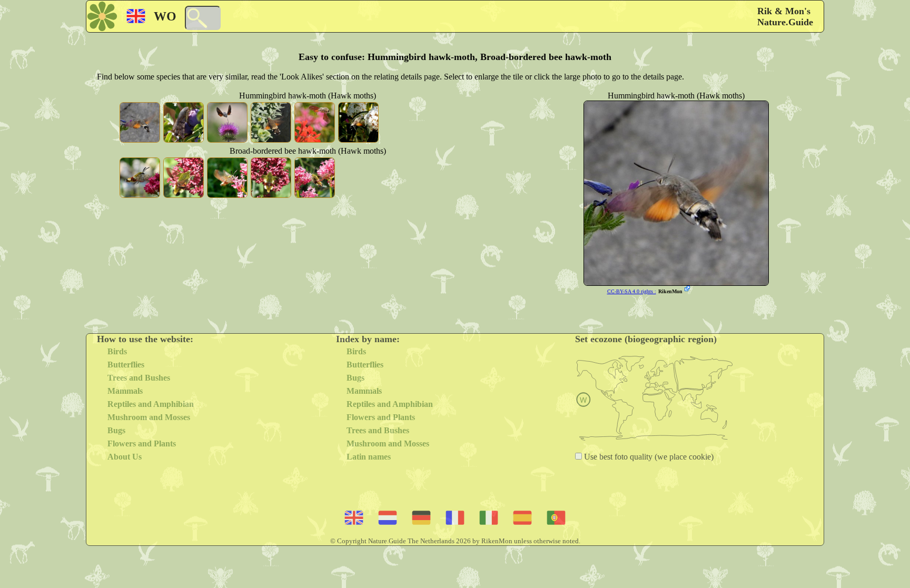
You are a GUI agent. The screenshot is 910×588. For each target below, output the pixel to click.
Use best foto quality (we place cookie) (648, 456)
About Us (124, 456)
